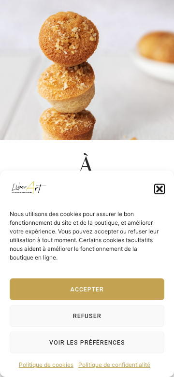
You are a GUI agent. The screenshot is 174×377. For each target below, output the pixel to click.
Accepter (87, 289)
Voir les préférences (87, 342)
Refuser (87, 316)
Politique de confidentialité (114, 364)
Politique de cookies (46, 364)
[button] (159, 189)
